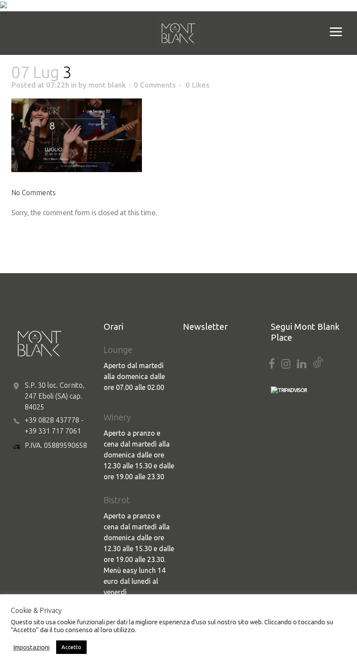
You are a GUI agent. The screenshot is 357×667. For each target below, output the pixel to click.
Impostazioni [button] (31, 647)
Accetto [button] (71, 647)
